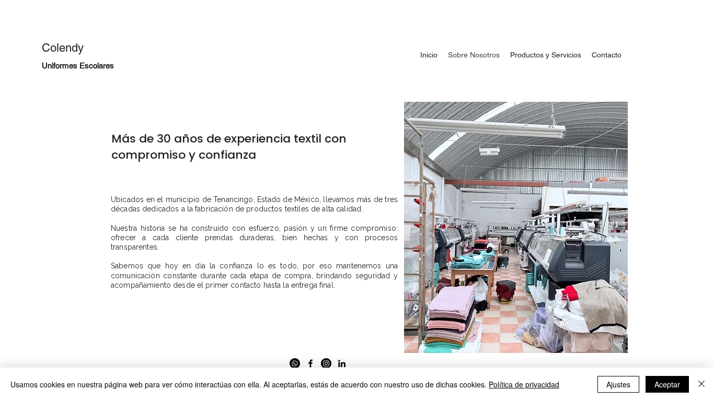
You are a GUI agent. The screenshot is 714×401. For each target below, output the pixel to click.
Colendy (63, 47)
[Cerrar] (701, 384)
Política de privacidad (524, 384)
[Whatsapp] (295, 363)
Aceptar (667, 384)
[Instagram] (326, 363)
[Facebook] (310, 363)
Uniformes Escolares (78, 65)
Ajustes (618, 384)
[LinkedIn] (342, 363)
